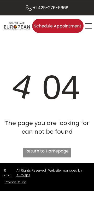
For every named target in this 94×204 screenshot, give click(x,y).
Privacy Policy (15, 182)
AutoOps (23, 175)
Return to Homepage (47, 151)
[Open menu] (88, 26)
